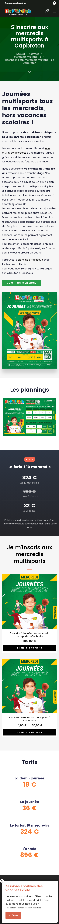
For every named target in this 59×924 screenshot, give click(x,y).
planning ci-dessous (30, 259)
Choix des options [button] (29, 648)
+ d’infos (13, 915)
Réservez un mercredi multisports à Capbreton (29, 719)
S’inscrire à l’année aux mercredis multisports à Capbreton (30, 635)
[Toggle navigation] (52, 12)
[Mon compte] (54, 3)
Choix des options (29, 732)
